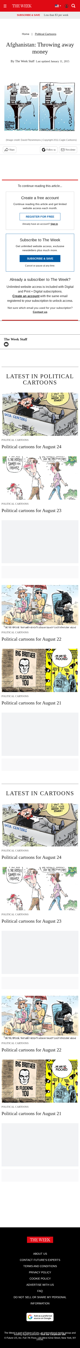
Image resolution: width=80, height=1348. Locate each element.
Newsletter (70, 149)
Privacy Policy (40, 1272)
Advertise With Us (40, 1284)
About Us (40, 1253)
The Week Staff (24, 61)
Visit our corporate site (53, 1334)
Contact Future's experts (40, 1259)
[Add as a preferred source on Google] (40, 1317)
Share (12, 149)
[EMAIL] (7, 344)
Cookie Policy (40, 1278)
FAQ (40, 1291)
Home (25, 33)
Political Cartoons (45, 33)
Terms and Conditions (40, 1266)
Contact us (40, 311)
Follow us (51, 149)
